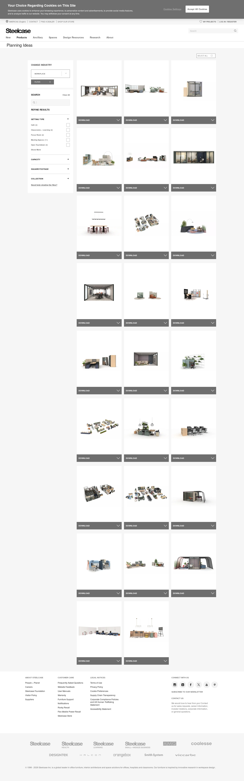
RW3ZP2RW (133, 450)
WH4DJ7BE (85, 315)
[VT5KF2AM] (193, 291)
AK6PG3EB (180, 585)
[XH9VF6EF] (146, 155)
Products (22, 37)
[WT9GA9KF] (193, 155)
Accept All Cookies (197, 9)
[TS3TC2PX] (99, 426)
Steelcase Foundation (35, 691)
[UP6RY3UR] (146, 358)
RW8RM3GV (86, 112)
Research (95, 37)
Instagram (174, 684)
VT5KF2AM (180, 315)
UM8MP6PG (180, 382)
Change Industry (41, 65)
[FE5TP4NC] (193, 494)
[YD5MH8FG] (146, 88)
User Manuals (64, 691)
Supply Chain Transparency (102, 695)
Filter (38, 82)
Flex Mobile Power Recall (69, 711)
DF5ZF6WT (85, 585)
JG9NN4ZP (132, 518)
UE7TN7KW (85, 653)
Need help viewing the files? (44, 184)
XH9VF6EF (132, 180)
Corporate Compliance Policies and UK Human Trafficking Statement (104, 702)
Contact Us (177, 698)
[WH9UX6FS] (193, 223)
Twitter (198, 684)
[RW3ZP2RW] (146, 426)
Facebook (190, 684)
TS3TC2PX (85, 450)
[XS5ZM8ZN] (99, 155)
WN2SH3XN (132, 247)
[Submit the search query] (34, 102)
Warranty (62, 695)
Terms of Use (96, 682)
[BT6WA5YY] (146, 561)
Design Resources (73, 37)
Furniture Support (66, 699)
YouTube (206, 684)
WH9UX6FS (180, 247)
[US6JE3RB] (99, 358)
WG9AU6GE (133, 315)
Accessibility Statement (100, 709)
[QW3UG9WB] (193, 426)
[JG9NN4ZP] (146, 494)
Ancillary (38, 37)
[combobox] (213, 30)
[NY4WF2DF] (99, 494)
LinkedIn (182, 684)
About (109, 37)
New (8, 37)
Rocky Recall (64, 707)
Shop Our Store (66, 21)
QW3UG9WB (181, 450)
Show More (36, 149)
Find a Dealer (47, 21)
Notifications (63, 703)
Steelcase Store (65, 715)
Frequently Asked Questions (70, 682)
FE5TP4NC (180, 518)
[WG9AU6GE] (146, 291)
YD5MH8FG (132, 112)
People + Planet (32, 682)
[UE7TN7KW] (99, 629)
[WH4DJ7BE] (99, 291)
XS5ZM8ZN (85, 180)
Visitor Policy (31, 695)
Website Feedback (66, 687)
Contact (33, 21)
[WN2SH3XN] (146, 223)
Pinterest (214, 684)
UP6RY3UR (132, 382)
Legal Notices (97, 678)
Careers (29, 687)
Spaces (53, 37)
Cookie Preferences (99, 691)
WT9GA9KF (180, 180)
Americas (17, 21)
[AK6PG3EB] (193, 561)
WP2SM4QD (85, 247)
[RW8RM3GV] (99, 88)
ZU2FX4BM (132, 653)
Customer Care (66, 678)
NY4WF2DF (85, 518)
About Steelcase (34, 678)
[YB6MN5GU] (193, 88)
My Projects (209, 21)
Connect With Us (180, 678)
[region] (122, 9)
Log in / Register (228, 21)
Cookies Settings (172, 9)
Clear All (66, 95)
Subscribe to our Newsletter (187, 692)
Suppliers (29, 699)
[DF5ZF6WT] (99, 561)
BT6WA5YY (132, 585)
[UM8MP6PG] (193, 358)
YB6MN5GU (180, 112)
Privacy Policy (96, 687)
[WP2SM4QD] (99, 223)
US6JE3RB (85, 382)
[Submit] (235, 30)
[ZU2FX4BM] (146, 629)
